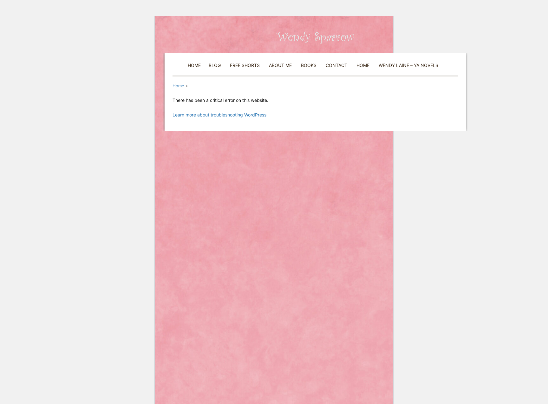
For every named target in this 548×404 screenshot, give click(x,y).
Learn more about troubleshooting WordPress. (220, 114)
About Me (280, 65)
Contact (336, 65)
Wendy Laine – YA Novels (408, 65)
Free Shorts (245, 65)
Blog (215, 65)
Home (194, 65)
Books (308, 65)
